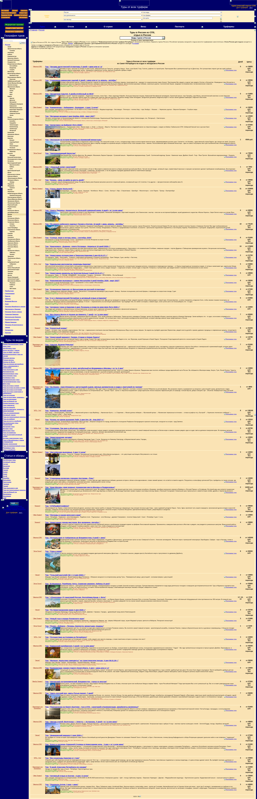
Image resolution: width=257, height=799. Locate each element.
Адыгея (12, 98)
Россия (7, 44)
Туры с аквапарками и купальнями (11, 366)
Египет (5, 472)
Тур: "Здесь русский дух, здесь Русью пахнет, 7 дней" (69, 693)
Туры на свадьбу (9, 407)
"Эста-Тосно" (37, 139)
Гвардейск (13, 123)
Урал (9, 260)
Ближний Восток (11, 301)
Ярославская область (14, 281)
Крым (9, 172)
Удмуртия (11, 256)
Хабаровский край (13, 262)
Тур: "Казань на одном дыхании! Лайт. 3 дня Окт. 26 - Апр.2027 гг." (74, 420)
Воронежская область (14, 77)
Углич (11, 286)
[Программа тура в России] (230, 70)
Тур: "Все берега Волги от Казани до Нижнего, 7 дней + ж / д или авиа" (77, 315)
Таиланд (6, 484)
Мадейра (6, 478)
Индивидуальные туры (11, 379)
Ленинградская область (15, 178)
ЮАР (4, 498)
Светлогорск (13, 128)
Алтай (9, 47)
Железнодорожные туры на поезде (13, 355)
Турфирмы (228, 26)
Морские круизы (9, 358)
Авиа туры (7, 346)
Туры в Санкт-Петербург (8, 13)
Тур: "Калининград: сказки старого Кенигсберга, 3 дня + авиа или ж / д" (77, 668)
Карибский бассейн (12, 319)
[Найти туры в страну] (22, 43)
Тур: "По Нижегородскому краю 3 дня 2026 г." (65, 610)
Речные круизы (8, 360)
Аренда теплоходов (10, 444)
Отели (71, 26)
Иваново (12, 89)
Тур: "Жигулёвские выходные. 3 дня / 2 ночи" (65, 452)
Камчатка (10, 136)
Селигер (10, 235)
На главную (5, 10)
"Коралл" (37, 328)
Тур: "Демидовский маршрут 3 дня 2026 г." (64, 735)
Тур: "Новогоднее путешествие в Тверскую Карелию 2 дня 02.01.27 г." (76, 255)
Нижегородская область (15, 193)
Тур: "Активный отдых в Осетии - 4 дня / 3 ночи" (67, 776)
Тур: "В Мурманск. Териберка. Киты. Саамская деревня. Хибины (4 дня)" (77, 584)
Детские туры (8, 428)
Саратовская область (14, 229)
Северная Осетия (15, 113)
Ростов (10, 216)
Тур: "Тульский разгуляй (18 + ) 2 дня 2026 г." (65, 575)
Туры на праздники (9, 399)
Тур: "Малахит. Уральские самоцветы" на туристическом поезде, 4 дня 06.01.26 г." (82, 661)
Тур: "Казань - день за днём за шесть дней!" (65, 180)
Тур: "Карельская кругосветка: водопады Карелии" (68, 264)
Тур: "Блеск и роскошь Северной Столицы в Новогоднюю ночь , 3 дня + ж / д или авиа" (84, 744)
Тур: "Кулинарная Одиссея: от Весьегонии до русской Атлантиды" (75, 289)
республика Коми (13, 212)
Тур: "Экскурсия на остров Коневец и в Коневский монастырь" (73, 140)
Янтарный (13, 130)
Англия (5, 464)
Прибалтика (9, 291)
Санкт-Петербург (13, 228)
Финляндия (7, 496)
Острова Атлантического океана (14, 326)
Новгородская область (14, 197)
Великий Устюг (14, 75)
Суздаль (12, 70)
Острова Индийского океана (15, 306)
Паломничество (8, 371)
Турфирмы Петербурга (21, 15)
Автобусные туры (9, 348)
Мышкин (12, 283)
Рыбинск (12, 285)
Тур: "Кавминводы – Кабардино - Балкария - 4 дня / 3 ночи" (71, 108)
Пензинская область (14, 203)
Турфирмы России (6, 15)
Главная (33, 30)
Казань (10, 117)
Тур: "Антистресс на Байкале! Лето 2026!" (64, 125)
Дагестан (12, 100)
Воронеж (12, 79)
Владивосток (12, 62)
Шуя (11, 94)
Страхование (5, 17)
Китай (5, 476)
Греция (5, 470)
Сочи (11, 169)
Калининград (14, 127)
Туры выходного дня (10, 369)
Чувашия (10, 271)
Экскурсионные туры (10, 373)
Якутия (10, 275)
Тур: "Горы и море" (53, 551)
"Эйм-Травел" (37, 107)
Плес (11, 92)
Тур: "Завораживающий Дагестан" (60, 153)
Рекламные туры (9, 448)
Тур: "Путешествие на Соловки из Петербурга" (66, 637)
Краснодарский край (14, 163)
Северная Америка (11, 314)
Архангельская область (15, 49)
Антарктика (9, 330)
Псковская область (13, 210)
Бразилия (6, 466)
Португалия (7, 482)
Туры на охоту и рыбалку (12, 421)
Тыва (9, 249)
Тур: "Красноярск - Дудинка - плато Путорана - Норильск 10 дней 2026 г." (78, 246)
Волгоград (11, 71)
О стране (108, 26)
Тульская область (13, 247)
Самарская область (13, 222)
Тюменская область (14, 250)
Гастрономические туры (11, 381)
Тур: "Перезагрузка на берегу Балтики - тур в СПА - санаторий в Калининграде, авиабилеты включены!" (92, 707)
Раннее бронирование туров (13, 344)
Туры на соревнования (11, 413)
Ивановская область (14, 87)
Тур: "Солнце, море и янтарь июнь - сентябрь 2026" (68, 238)
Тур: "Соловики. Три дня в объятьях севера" (65, 428)
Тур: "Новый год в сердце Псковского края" (65, 619)
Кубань (12, 167)
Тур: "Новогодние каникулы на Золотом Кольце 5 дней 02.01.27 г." (75, 273)
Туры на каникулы (9, 432)
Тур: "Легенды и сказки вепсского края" (63, 515)
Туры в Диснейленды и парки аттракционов (13, 441)
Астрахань (11, 52)
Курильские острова (14, 174)
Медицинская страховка (14, 25)
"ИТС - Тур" (37, 180)
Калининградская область (16, 119)
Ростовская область (13, 218)
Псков (9, 209)
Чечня (11, 115)
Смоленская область (14, 239)
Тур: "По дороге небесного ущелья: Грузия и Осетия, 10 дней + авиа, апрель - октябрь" (84, 224)
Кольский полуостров (14, 157)
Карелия (10, 138)
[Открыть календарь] (221, 19)
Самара (12, 224)
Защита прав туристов (14, 28)
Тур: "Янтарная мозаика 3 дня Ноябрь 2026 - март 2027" (70, 116)
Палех (11, 90)
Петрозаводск (14, 146)
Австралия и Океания (12, 309)
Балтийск (12, 121)
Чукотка (10, 273)
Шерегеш (12, 151)
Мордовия (11, 186)
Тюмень (12, 254)
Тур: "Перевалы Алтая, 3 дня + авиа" (61, 785)
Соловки (12, 50)
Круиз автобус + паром (11, 350)
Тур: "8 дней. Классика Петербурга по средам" (66, 767)
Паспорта (179, 26)
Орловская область (13, 201)
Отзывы (15, 10)
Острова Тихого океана (13, 312)
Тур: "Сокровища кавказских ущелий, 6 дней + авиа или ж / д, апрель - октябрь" (81, 80)
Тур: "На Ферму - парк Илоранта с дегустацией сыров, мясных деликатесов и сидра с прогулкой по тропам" (94, 387)
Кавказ (10, 96)
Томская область (13, 245)
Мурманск (11, 191)
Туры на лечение (9, 395)
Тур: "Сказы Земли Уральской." (59, 189)
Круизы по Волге (9, 362)
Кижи (11, 144)
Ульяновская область (14, 258)
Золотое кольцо (12, 85)
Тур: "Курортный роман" (56, 328)
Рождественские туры (11, 403)
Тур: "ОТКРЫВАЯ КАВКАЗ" (57, 506)
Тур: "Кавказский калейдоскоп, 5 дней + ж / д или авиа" (70, 646)
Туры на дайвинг (9, 419)
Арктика (8, 332)
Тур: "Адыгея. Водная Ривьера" (59, 345)
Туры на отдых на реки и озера (14, 387)
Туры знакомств (8, 405)
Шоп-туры (6, 383)
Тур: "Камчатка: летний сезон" (58, 411)
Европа (7, 296)
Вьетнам (6, 468)
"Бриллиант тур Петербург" (37, 345)
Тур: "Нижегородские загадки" (58, 437)
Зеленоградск (14, 125)
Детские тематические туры (13, 438)
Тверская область (13, 243)
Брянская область (13, 58)
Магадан (12, 155)
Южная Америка (10, 322)
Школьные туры (9, 430)
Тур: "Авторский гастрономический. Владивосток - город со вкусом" (76, 682)
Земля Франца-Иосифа (15, 83)
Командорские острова (15, 159)
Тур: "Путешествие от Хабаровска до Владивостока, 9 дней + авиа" (75, 538)
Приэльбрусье (14, 111)
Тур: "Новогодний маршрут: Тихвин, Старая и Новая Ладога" (72, 337)
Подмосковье (12, 207)
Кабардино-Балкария (16, 104)
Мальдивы (7, 480)
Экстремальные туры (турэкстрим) (10, 423)
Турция (5, 486)
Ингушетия (13, 102)
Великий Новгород (13, 60)
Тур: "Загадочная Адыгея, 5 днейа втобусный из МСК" (69, 94)
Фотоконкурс (23, 17)
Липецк (12, 182)
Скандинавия (9, 293)
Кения (5, 474)
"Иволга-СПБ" (37, 66)
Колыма (10, 153)
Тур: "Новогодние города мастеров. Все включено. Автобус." (72, 522)
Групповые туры (9, 377)
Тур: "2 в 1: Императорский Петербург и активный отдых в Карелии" (76, 298)
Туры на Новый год (10, 401)
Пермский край (12, 205)
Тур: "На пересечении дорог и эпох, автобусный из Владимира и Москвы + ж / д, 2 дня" (84, 368)
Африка (8, 298)
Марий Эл (11, 184)
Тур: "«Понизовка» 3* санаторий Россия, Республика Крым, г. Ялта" (75, 597)
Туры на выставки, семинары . (14, 397)
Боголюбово (13, 66)
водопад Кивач (14, 142)
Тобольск (12, 252)
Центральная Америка (13, 317)
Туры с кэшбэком (9, 450)
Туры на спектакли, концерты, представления (13, 410)
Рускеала (12, 148)
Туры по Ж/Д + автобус (11, 352)
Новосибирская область (15, 199)
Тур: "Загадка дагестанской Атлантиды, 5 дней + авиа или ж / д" (74, 67)
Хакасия (10, 266)
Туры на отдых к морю (11, 385)
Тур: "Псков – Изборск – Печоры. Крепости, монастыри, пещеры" (74, 626)
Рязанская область (13, 220)
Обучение (24, 10)
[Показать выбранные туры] (237, 16)
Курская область (13, 176)
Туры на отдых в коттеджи (12, 389)
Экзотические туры (10, 375)
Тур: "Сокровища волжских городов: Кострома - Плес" (69, 478)
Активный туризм (9, 415)
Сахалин (10, 233)
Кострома (11, 161)
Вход (251, 7)
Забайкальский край (14, 81)
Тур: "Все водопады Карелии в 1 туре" (62, 758)
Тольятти (12, 226)
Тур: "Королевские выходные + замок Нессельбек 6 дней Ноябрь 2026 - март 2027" (82, 281)
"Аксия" (37, 116)
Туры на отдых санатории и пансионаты (13, 392)
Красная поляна (14, 165)
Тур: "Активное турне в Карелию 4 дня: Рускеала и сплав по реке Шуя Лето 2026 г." (82, 307)
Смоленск (11, 237)
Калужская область (13, 134)
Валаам (12, 140)
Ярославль (13, 288)
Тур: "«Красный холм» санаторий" (60, 167)
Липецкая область (13, 180)
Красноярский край (14, 170)
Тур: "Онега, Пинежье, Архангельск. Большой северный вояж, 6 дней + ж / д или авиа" (84, 210)
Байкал (10, 54)
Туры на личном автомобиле (13, 364)
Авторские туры (9, 426)
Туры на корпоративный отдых (14, 446)
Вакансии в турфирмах (14, 31)
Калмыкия (11, 132)
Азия (7, 304)
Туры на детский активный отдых (12, 435)
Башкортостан (12, 56)
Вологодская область (14, 73)
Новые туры (23, 13)
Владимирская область (15, 64)
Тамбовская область (14, 241)
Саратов (12, 231)
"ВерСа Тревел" (37, 125)
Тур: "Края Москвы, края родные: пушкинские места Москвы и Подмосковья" (80, 487)
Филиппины (7, 494)
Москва (10, 189)
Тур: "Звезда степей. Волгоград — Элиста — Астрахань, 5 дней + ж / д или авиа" (81, 722)
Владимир (13, 68)
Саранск (12, 188)
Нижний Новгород (15, 195)
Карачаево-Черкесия (16, 109)
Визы (143, 26)
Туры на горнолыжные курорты (14, 417)
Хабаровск (13, 264)
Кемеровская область (14, 149)
